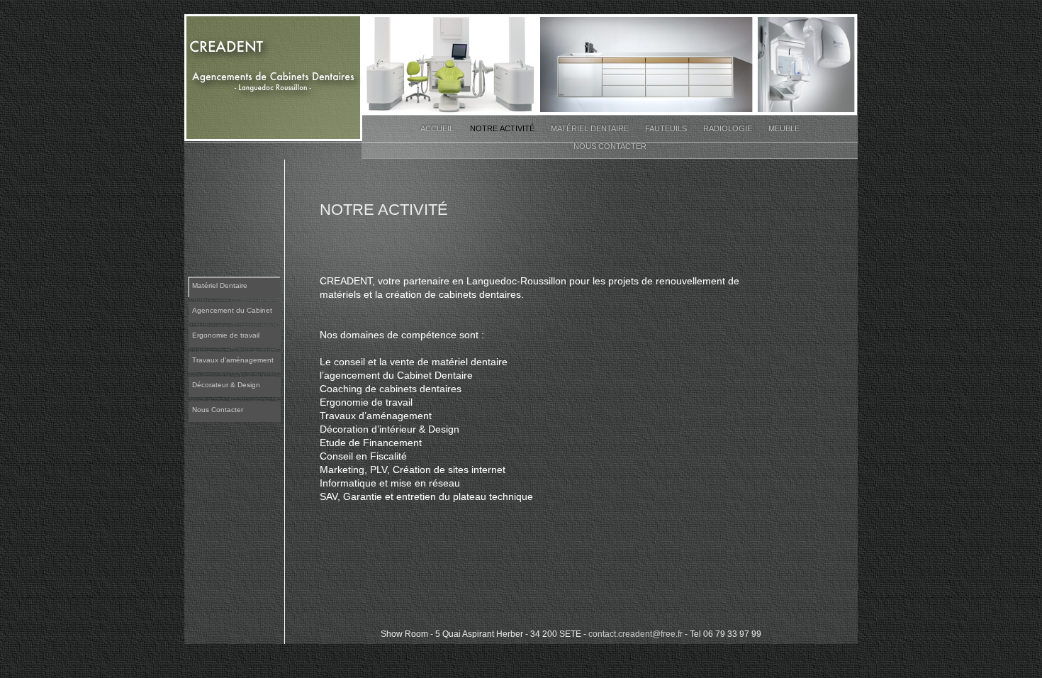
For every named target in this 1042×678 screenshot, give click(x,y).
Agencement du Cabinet (232, 310)
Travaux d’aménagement (233, 360)
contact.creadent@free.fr (635, 634)
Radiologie (728, 128)
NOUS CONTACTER (609, 146)
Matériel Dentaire (591, 128)
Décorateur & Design (226, 385)
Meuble (784, 128)
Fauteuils (667, 128)
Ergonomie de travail (225, 335)
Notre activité (503, 128)
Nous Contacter (217, 409)
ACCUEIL (438, 128)
